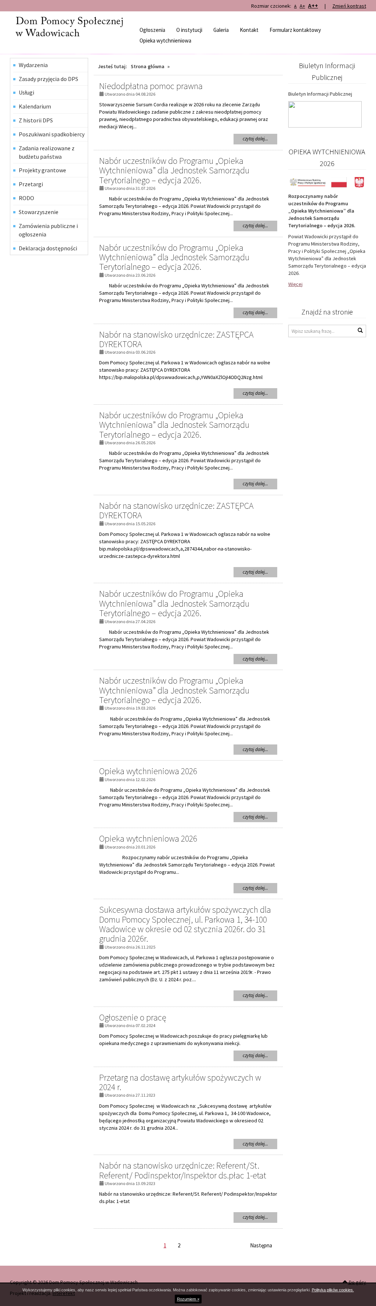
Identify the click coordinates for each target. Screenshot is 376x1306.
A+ (302, 6)
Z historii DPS (36, 120)
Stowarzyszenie (38, 212)
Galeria (221, 29)
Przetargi (31, 184)
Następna (261, 1245)
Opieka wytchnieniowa (165, 40)
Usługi (26, 92)
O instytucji (189, 29)
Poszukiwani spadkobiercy (51, 134)
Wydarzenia (33, 65)
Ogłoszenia (152, 29)
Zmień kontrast (349, 6)
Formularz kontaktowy (295, 29)
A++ (313, 5)
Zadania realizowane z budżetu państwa (47, 152)
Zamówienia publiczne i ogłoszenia (48, 230)
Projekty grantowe (42, 170)
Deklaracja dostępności (48, 248)
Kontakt (249, 29)
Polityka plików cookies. (333, 1290)
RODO (26, 198)
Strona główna (147, 66)
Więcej (295, 284)
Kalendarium (35, 106)
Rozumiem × (188, 1299)
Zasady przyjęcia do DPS (48, 78)
